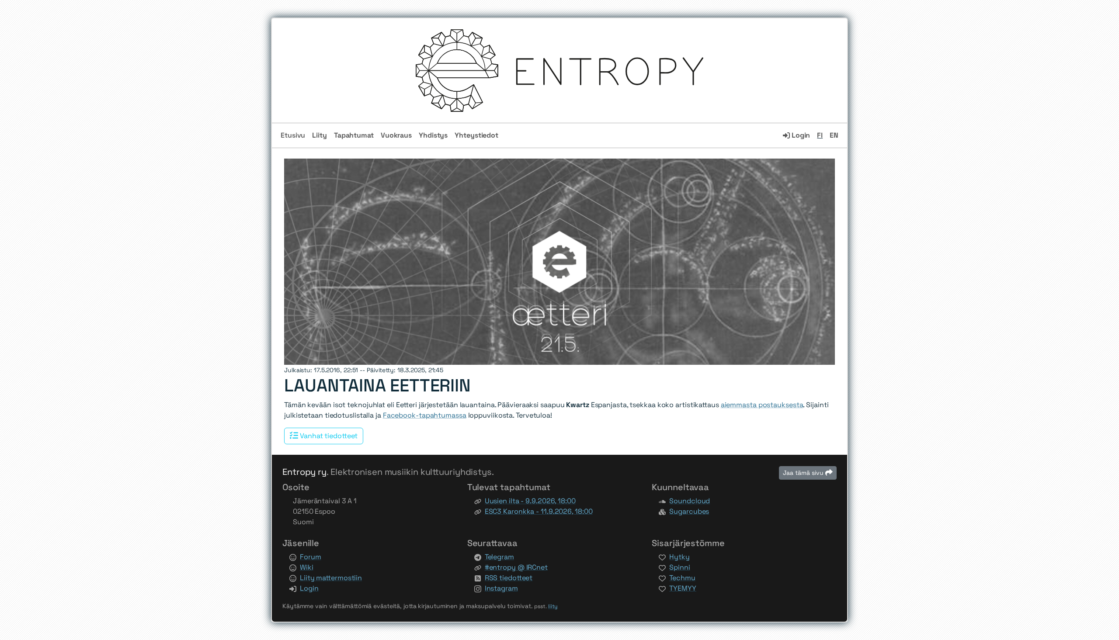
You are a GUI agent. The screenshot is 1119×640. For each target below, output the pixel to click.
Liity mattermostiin (331, 577)
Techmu (682, 577)
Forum (310, 556)
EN (834, 135)
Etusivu (293, 135)
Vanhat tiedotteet (328, 435)
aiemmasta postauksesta (762, 404)
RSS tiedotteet (509, 577)
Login (800, 135)
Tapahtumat (354, 135)
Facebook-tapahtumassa (424, 415)
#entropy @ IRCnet (516, 567)
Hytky (679, 556)
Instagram (501, 588)
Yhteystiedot (476, 135)
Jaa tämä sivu (804, 473)
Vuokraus (396, 135)
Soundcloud (689, 500)
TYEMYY (682, 588)
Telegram (499, 556)
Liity (319, 135)
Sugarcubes (689, 511)
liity (553, 606)
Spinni (679, 567)
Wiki (306, 567)
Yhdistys (433, 135)
